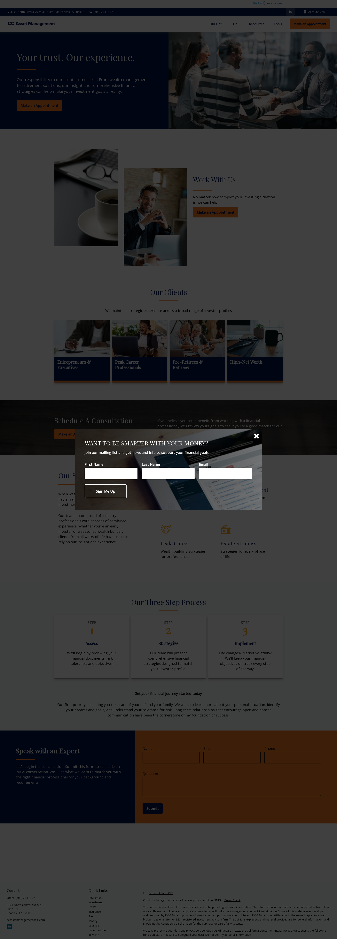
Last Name (151, 464)
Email (203, 464)
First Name (94, 464)
